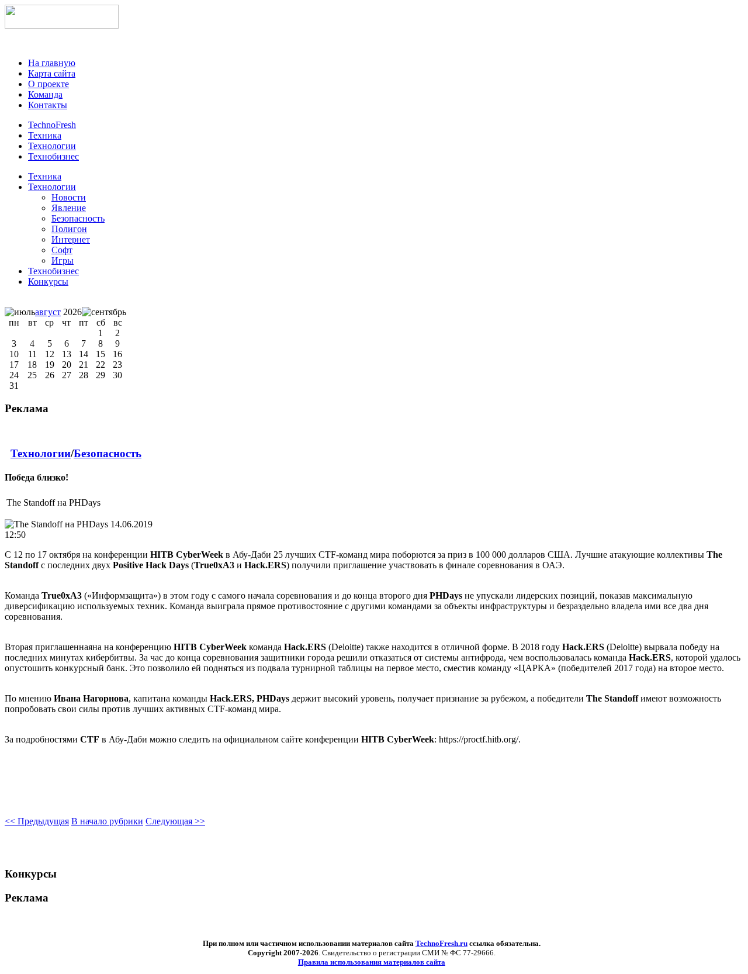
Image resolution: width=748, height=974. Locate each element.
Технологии (52, 187)
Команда (45, 94)
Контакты (47, 105)
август (48, 312)
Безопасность (107, 453)
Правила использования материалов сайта (371, 962)
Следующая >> (175, 821)
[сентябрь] (104, 312)
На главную (51, 63)
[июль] (20, 312)
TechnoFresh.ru (441, 943)
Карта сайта (51, 73)
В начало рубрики (107, 821)
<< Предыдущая (37, 821)
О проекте (48, 84)
